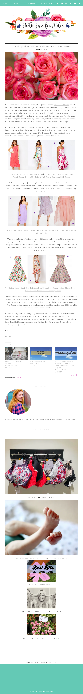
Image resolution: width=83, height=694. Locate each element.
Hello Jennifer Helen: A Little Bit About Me (41, 611)
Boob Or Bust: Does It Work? (41, 497)
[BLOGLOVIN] (75, 3)
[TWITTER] (62, 3)
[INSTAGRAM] (66, 3)
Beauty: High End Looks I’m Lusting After (41, 638)
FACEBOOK (32, 685)
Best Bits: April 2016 (38, 361)
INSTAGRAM (39, 685)
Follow (8, 336)
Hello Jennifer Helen (41, 24)
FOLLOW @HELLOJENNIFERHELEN (41, 663)
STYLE (19, 378)
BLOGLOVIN (47, 685)
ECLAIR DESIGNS (46, 691)
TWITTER (36, 685)
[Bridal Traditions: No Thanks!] (16, 353)
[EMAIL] (79, 3)
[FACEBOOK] (57, 3)
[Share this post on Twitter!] (71, 375)
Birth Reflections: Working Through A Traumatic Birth (41, 558)
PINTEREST (43, 685)
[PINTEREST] (71, 3)
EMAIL (50, 685)
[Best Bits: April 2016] (41, 353)
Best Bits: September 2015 (41, 584)
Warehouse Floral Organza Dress (27, 174)
